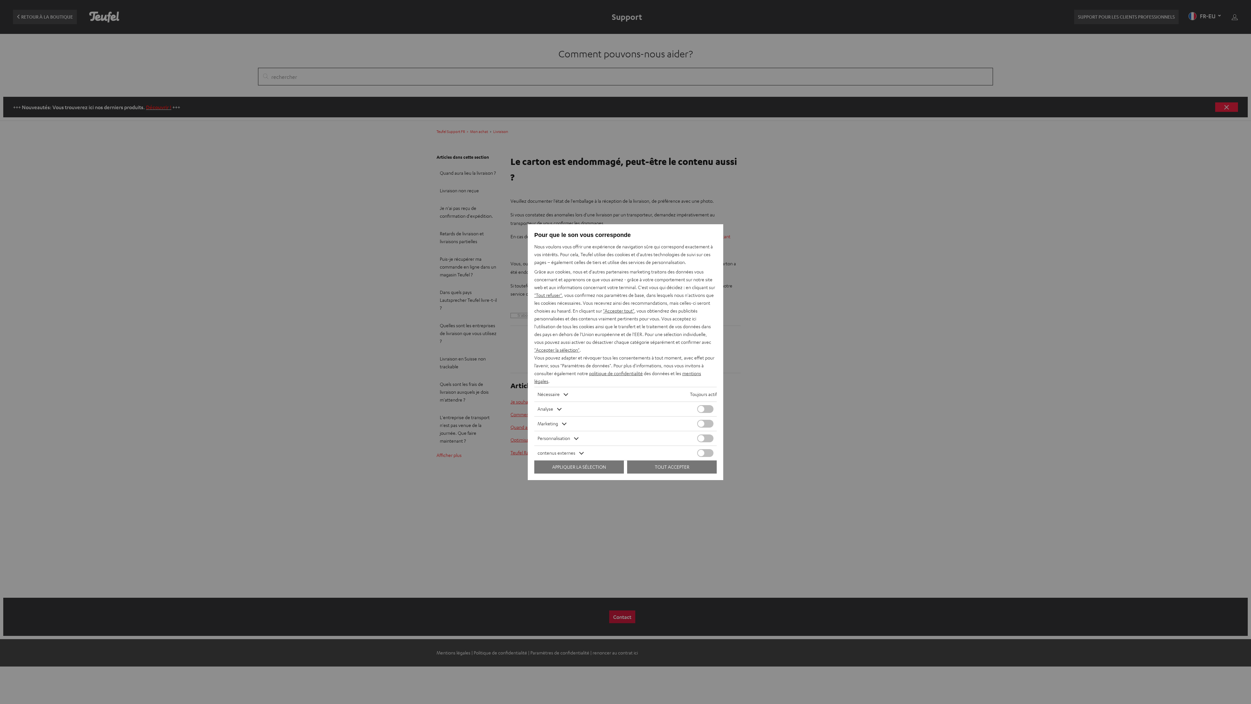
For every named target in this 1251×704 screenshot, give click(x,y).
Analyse (545, 409)
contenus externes (556, 453)
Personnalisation (554, 438)
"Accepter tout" (618, 311)
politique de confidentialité (616, 373)
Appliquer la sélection (579, 467)
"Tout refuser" (548, 295)
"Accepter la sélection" (557, 350)
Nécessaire (549, 394)
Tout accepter (672, 467)
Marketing (548, 423)
